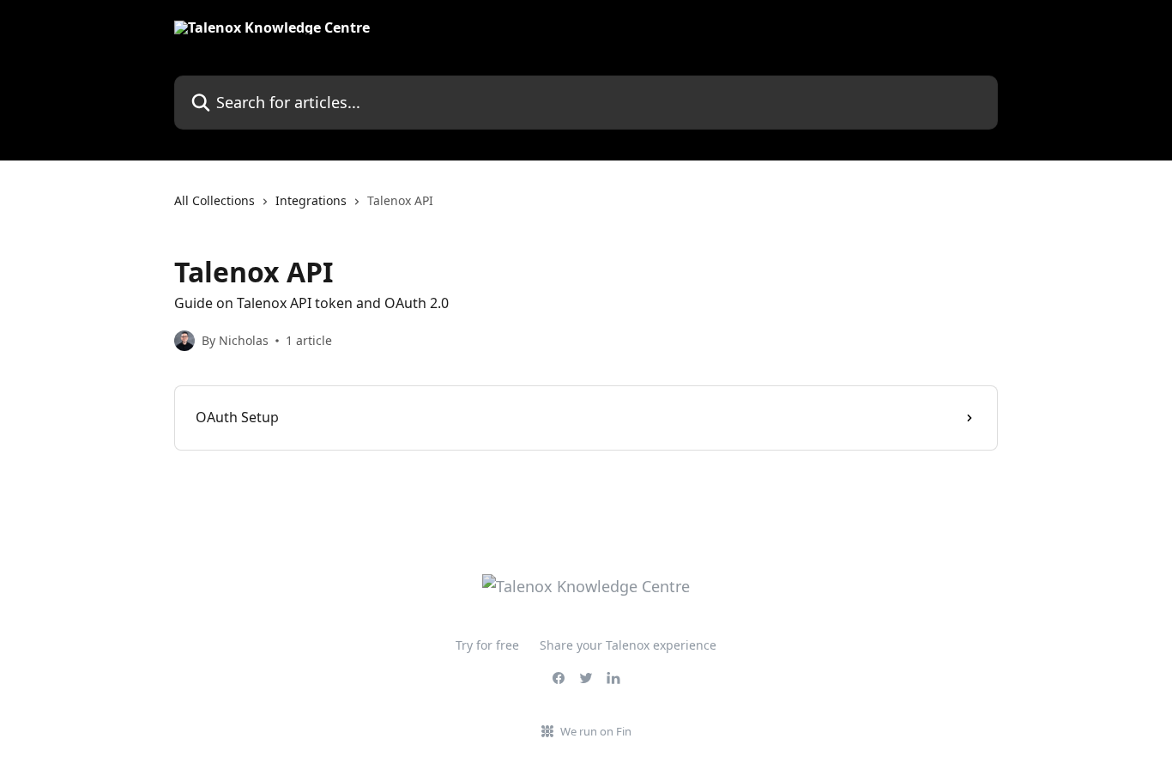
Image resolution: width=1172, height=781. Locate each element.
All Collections (214, 200)
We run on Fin (595, 731)
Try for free (487, 645)
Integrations (311, 200)
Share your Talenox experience (628, 645)
